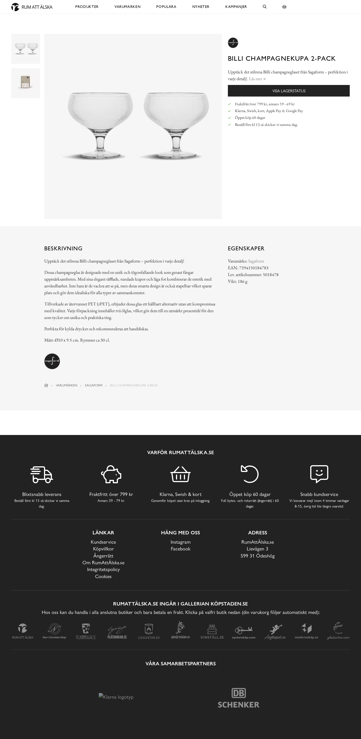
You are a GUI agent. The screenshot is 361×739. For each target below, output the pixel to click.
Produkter (87, 7)
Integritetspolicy (103, 569)
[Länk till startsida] (46, 385)
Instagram (181, 542)
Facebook (180, 549)
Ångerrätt (103, 556)
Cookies (103, 576)
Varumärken (128, 7)
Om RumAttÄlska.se (103, 562)
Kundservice (103, 542)
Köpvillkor (103, 549)
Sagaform (256, 261)
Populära (166, 7)
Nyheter (201, 7)
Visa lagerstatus (288, 90)
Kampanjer (236, 7)
